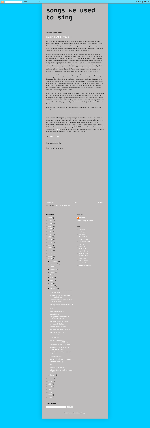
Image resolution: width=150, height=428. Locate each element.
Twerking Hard (83, 263)
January (53, 375)
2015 (50, 223)
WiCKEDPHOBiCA (85, 265)
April (51, 283)
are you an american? (57, 311)
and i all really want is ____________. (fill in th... (59, 341)
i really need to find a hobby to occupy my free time (59, 317)
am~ (51, 308)
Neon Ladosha (83, 253)
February (53, 288)
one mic (52, 364)
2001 (50, 378)
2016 (50, 220)
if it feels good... (55, 337)
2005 (50, 250)
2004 (50, 253)
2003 (50, 256)
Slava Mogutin (83, 260)
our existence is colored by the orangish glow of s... (59, 348)
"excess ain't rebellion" (57, 324)
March (52, 286)
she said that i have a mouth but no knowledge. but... (61, 291)
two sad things (54, 314)
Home (75, 202)
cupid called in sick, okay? (58, 332)
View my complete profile (85, 221)
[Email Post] (57, 136)
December (53, 261)
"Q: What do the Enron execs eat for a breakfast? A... (61, 296)
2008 (50, 242)
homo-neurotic (83, 246)
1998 (50, 387)
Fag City (81, 244)
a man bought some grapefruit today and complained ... (61, 300)
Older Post (99, 202)
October (52, 267)
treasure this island (56, 356)
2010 (50, 237)
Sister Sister (82, 258)
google (58, 129)
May (51, 280)
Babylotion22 (83, 229)
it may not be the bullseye (58, 327)
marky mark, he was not (58, 36)
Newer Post (50, 202)
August (52, 272)
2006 (50, 248)
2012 (50, 231)
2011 (50, 234)
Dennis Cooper (83, 239)
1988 (50, 397)
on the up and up (55, 335)
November (53, 264)
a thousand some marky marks (59, 321)
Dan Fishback (83, 236)
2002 (50, 259)
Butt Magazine (83, 234)
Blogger (83, 413)
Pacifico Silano (83, 256)
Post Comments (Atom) (62, 205)
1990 (50, 392)
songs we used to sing (70, 14)
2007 (50, 245)
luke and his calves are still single (60, 359)
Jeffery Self (82, 248)
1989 (50, 395)
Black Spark (82, 232)
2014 (50, 226)
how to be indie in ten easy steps (60, 345)
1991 (50, 389)
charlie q (82, 218)
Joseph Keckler (83, 251)
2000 (50, 381)
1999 (50, 384)
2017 (50, 218)
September (53, 269)
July (51, 275)
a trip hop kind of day (56, 362)
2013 (50, 229)
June (52, 277)
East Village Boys (84, 241)
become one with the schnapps (60, 329)
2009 (50, 240)
